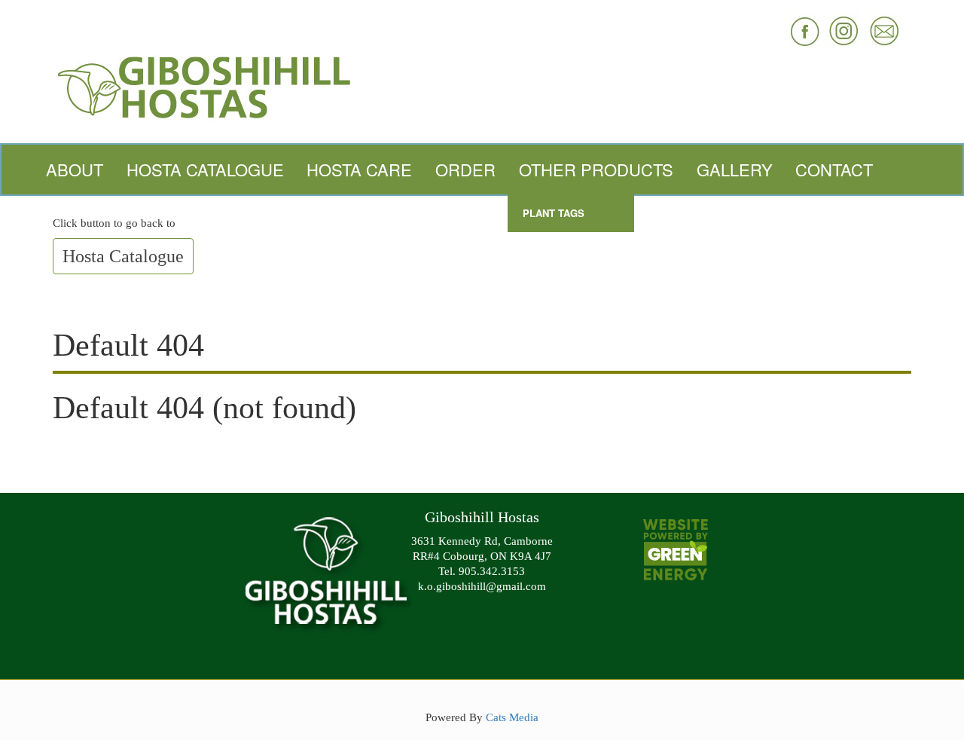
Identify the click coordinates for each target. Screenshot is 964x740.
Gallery (735, 169)
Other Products (596, 169)
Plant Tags (553, 213)
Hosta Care (359, 169)
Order (465, 169)
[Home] (482, 85)
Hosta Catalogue (205, 169)
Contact (834, 169)
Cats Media (512, 717)
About (74, 169)
